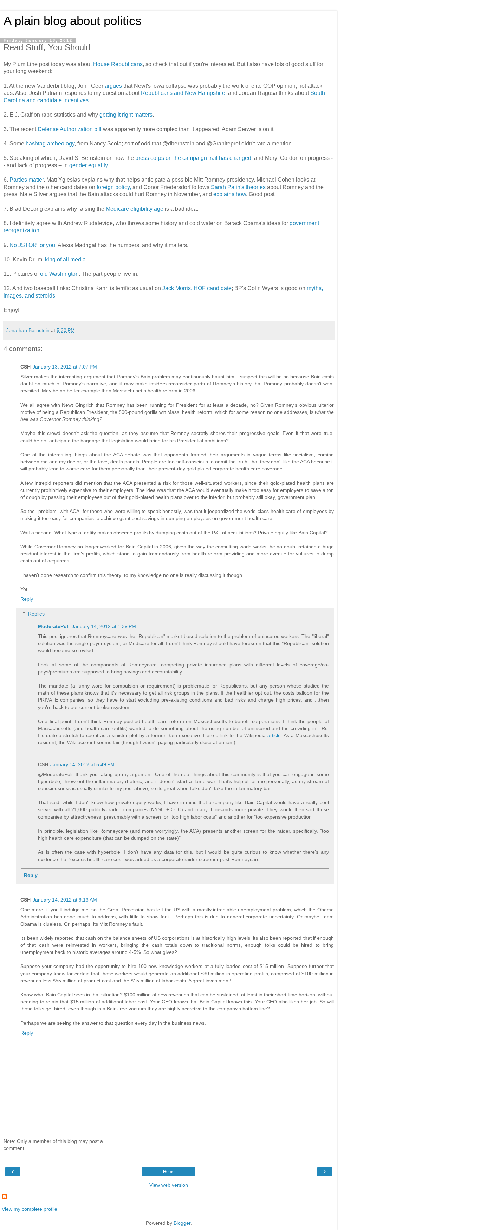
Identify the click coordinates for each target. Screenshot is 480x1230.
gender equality (88, 165)
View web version (168, 1185)
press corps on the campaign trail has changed (193, 158)
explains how (229, 194)
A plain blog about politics (73, 20)
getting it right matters (126, 115)
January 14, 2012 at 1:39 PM (104, 626)
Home (169, 1171)
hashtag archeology (50, 144)
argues (113, 86)
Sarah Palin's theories (238, 187)
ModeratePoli (54, 626)
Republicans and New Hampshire (183, 93)
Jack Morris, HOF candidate (197, 288)
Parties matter (26, 180)
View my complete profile (29, 1209)
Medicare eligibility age (135, 209)
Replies (36, 614)
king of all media (65, 259)
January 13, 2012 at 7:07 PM (65, 367)
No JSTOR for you (32, 245)
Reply (26, 599)
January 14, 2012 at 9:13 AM (65, 900)
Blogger (182, 1223)
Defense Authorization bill (70, 129)
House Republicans (118, 64)
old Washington (59, 274)
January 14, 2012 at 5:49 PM (82, 764)
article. (274, 735)
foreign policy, (114, 187)
